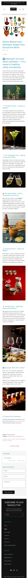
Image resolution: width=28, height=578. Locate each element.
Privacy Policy (7, 560)
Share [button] (5, 54)
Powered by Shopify (20, 576)
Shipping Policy (8, 557)
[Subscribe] (22, 514)
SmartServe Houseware (11, 576)
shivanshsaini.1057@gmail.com (15, 436)
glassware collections (19, 421)
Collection (6, 535)
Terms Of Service (8, 554)
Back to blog (15, 446)
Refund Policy (7, 564)
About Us (6, 538)
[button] (4, 9)
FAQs (5, 525)
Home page (7, 532)
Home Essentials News (10, 545)
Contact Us (7, 542)
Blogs (5, 528)
